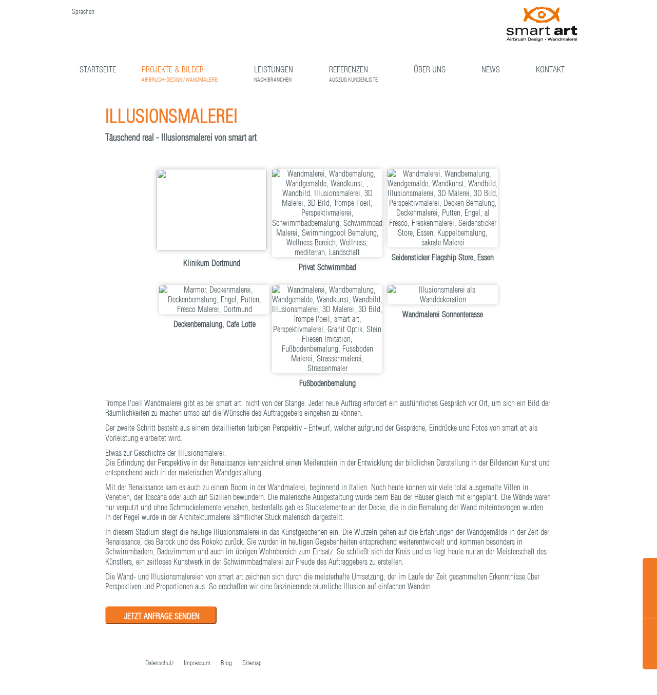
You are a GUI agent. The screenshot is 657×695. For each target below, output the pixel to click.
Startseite (98, 69)
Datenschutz (159, 663)
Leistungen (273, 70)
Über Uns (430, 69)
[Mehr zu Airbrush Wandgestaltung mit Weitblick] (443, 294)
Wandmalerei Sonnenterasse (442, 314)
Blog (226, 663)
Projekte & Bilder (180, 70)
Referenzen (353, 70)
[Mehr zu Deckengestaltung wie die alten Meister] (443, 208)
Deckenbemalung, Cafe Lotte (214, 324)
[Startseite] (542, 25)
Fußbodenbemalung (327, 383)
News (490, 69)
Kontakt (550, 69)
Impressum (197, 663)
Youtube (109, 663)
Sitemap (252, 663)
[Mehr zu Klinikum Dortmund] (212, 211)
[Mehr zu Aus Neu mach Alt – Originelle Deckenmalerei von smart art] (214, 300)
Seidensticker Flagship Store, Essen (443, 257)
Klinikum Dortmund (211, 263)
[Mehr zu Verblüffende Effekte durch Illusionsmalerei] (327, 329)
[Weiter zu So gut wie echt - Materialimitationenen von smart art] (526, 113)
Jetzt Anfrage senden (162, 616)
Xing (130, 663)
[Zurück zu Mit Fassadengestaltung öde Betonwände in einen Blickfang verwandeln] (511, 113)
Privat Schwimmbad (327, 267)
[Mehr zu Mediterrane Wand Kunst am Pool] (327, 213)
